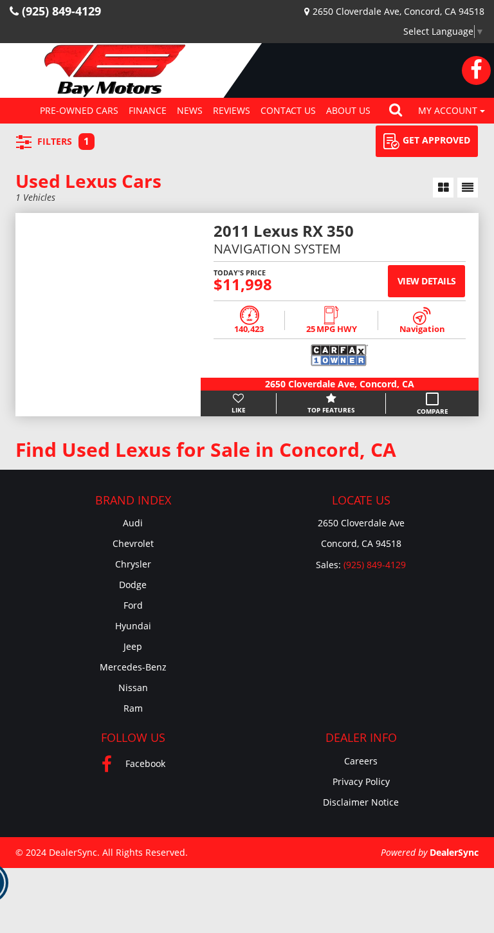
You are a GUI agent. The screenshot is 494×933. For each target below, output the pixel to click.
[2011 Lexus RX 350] (108, 314)
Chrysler (133, 564)
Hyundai (133, 626)
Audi (133, 523)
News (190, 110)
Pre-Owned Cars (79, 110)
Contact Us (288, 110)
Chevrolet (133, 543)
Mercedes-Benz (133, 667)
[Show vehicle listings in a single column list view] (467, 188)
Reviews (231, 110)
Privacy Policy (361, 781)
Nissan (133, 687)
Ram (133, 708)
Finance (148, 110)
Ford (133, 605)
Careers (361, 761)
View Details (427, 281)
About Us (348, 110)
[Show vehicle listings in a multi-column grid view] (443, 188)
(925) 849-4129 (374, 565)
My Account (449, 110)
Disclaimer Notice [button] (361, 802)
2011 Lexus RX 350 (284, 232)
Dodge (133, 584)
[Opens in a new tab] (476, 70)
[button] (395, 111)
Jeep (133, 646)
